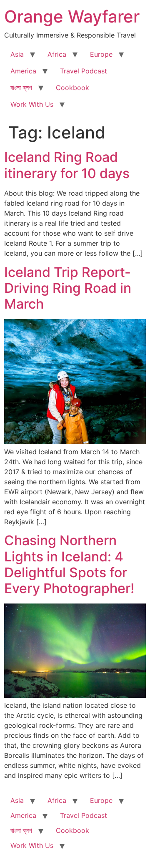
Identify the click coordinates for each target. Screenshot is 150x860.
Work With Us (31, 104)
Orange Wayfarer (72, 16)
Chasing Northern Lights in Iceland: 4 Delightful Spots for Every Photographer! (69, 564)
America (23, 71)
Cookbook (72, 87)
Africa (57, 54)
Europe (101, 54)
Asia (17, 54)
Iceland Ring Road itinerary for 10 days (67, 165)
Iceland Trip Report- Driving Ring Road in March (67, 288)
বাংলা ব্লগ (21, 87)
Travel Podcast (83, 71)
